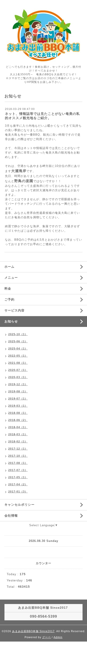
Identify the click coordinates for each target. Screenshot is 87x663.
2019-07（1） (18, 398)
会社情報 (11, 515)
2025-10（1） (18, 334)
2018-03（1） (18, 434)
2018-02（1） (18, 441)
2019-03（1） (18, 405)
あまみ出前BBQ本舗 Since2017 (33, 631)
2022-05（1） (18, 355)
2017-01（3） (18, 491)
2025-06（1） (18, 341)
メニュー (11, 277)
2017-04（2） (18, 484)
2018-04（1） (18, 427)
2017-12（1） (18, 448)
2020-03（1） (18, 377)
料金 (7, 288)
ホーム (9, 266)
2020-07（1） (18, 370)
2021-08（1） (18, 362)
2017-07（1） (18, 470)
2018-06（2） (18, 420)
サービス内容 (14, 310)
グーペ (46, 637)
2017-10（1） (18, 455)
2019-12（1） (18, 384)
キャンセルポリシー (19, 504)
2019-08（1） (18, 391)
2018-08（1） (18, 413)
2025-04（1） (18, 348)
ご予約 (9, 299)
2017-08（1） (18, 463)
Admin (58, 637)
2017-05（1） (18, 477)
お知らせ (11, 321)
